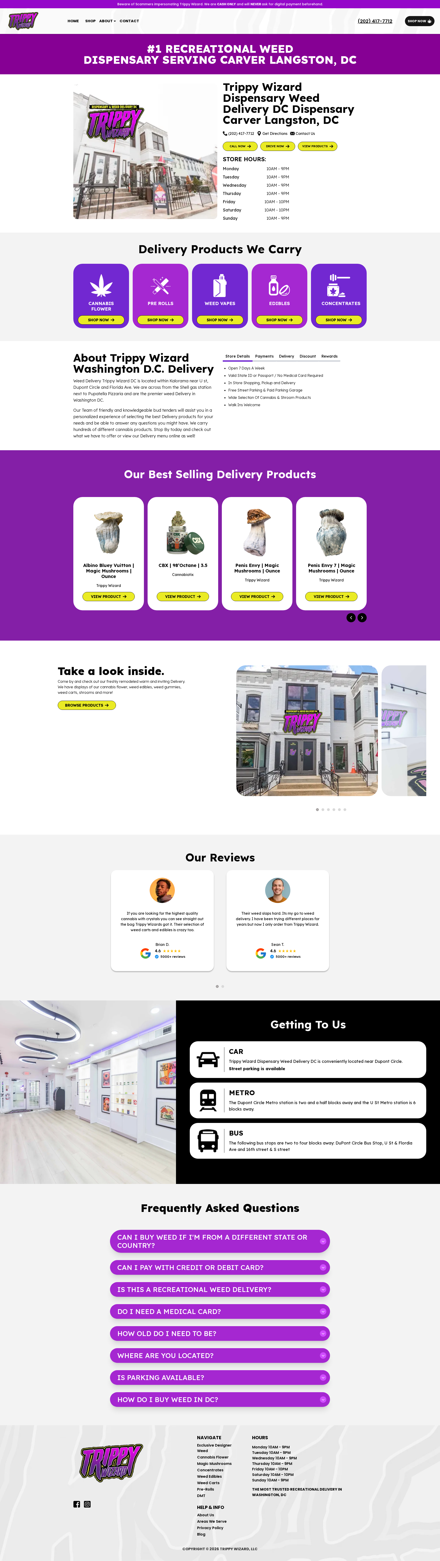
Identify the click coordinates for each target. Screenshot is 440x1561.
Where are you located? (165, 1355)
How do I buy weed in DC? (167, 1399)
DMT (201, 1495)
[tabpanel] (295, 386)
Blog (201, 1534)
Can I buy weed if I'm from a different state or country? (212, 1241)
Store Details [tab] (238, 356)
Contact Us (305, 133)
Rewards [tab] (330, 356)
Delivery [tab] (286, 356)
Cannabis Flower (213, 1457)
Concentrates (210, 1470)
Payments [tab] (264, 356)
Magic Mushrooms (214, 1463)
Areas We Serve (212, 1521)
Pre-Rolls (205, 1489)
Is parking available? (160, 1377)
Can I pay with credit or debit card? (190, 1267)
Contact (129, 21)
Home (73, 21)
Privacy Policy (210, 1527)
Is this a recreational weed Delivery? (194, 1289)
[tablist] (295, 357)
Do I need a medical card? (169, 1311)
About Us (205, 1515)
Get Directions (274, 133)
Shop (90, 21)
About (106, 21)
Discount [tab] (308, 356)
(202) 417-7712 (375, 21)
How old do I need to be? (166, 1333)
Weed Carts (208, 1483)
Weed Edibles (209, 1476)
